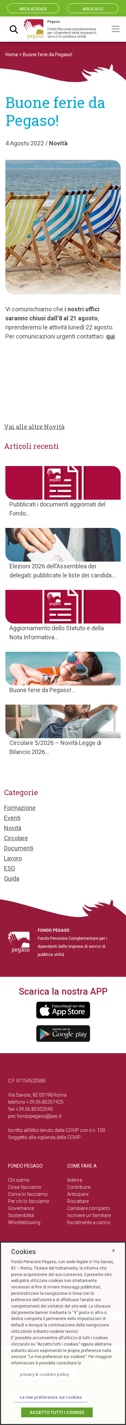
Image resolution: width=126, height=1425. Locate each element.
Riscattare (78, 1201)
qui (110, 336)
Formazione (20, 807)
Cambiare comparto (88, 1208)
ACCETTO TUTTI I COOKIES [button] (57, 1412)
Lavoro (13, 858)
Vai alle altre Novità (34, 427)
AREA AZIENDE (33, 9)
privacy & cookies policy (44, 1374)
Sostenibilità (21, 1215)
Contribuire (78, 1187)
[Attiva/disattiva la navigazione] (116, 29)
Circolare (16, 838)
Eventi (12, 817)
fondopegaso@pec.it (39, 1116)
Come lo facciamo (28, 1194)
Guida (11, 878)
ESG (9, 868)
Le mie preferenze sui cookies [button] (51, 1397)
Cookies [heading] (23, 1252)
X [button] (113, 1250)
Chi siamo (19, 1180)
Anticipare (77, 1194)
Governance (21, 1208)
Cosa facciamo (24, 1187)
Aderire (74, 1180)
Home (11, 54)
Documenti (18, 848)
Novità (58, 143)
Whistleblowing (24, 1222)
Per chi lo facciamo (28, 1201)
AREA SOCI (93, 9)
